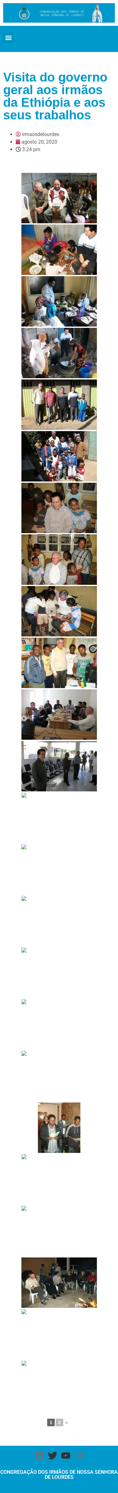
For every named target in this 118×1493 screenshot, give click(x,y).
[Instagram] (79, 1455)
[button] (8, 37)
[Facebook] (39, 1455)
